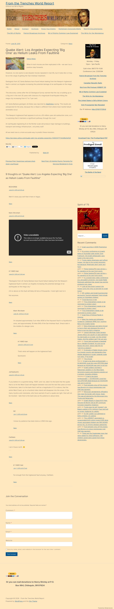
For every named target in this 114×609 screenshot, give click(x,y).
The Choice (88, 359)
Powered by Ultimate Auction (105, 608)
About (17, 29)
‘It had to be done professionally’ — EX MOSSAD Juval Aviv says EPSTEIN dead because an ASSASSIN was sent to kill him (92, 363)
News (70, 44)
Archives (34, 29)
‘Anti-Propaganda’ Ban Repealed (93, 105)
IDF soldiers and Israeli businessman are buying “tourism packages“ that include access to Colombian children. (92, 295)
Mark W (46, 153)
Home (9, 29)
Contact (25, 29)
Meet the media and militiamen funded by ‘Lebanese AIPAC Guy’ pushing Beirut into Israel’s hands (91, 321)
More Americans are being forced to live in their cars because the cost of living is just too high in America (92, 328)
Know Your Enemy (48, 29)
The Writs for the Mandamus (92, 33)
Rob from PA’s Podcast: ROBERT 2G (93, 87)
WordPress (19, 601)
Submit (105, 236)
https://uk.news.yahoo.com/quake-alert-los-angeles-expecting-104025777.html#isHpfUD (38, 138)
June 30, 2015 (15, 44)
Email (8, 532)
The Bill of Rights (14, 33)
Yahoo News (31, 59)
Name (8, 523)
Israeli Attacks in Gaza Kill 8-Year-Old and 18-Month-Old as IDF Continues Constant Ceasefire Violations (92, 403)
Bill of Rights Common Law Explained (63, 33)
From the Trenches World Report (30, 3)
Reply (10, 203)
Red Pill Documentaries (93, 29)
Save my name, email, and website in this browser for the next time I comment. (34, 549)
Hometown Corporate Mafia (70, 29)
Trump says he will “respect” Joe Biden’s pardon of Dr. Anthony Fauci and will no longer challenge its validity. (92, 409)
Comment (10, 510)
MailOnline (50, 104)
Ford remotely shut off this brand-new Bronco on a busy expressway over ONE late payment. (92, 387)
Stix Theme (33, 601)
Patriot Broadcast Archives (34, 33)
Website (9, 540)
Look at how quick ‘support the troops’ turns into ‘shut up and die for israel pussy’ (92, 289)
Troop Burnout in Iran (89, 299)
